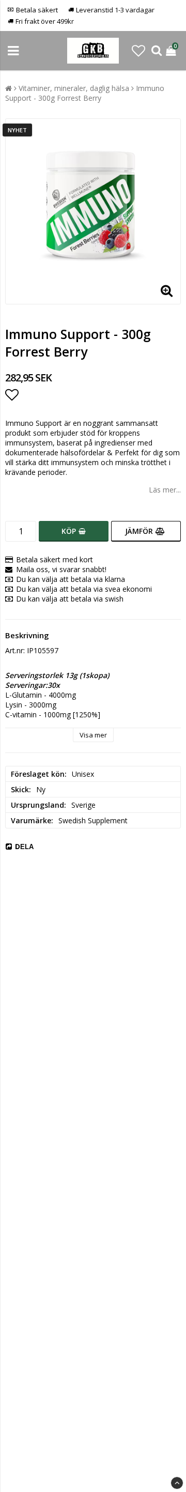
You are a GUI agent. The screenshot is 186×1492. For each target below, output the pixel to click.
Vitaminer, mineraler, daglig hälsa (74, 88)
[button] (138, 50)
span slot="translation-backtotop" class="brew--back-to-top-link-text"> (177, 1482)
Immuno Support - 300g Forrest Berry (84, 93)
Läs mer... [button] (165, 490)
